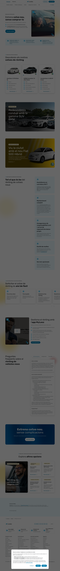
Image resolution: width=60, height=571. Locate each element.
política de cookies (29, 562)
